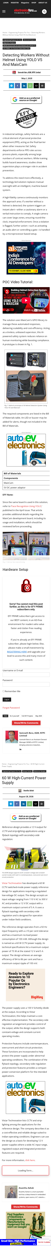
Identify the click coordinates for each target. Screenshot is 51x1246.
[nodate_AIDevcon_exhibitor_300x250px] (26, 273)
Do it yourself (14, 716)
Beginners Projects (9, 43)
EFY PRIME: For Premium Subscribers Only (16, 48)
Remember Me (12, 691)
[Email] (36, 85)
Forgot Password (11, 707)
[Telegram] (11, 85)
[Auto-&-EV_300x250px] (26, 465)
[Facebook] (17, 85)
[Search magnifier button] (44, 11)
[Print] (42, 85)
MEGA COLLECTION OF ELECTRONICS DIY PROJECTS (19, 45)
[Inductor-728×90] (25, 1245)
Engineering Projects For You (19, 32)
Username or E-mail (13, 670)
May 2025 (38, 716)
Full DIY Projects (27, 716)
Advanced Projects (29, 40)
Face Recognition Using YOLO (26, 506)
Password (7, 680)
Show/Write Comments (26, 723)
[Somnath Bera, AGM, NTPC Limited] (15, 72)
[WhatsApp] (30, 85)
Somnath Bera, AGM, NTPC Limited (29, 72)
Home (5, 32)
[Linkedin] (24, 85)
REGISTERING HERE (17, 651)
